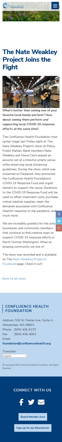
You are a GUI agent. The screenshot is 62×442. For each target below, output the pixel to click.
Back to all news (14, 279)
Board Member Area (33, 417)
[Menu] (55, 5)
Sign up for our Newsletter (32, 428)
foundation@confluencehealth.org (26, 343)
